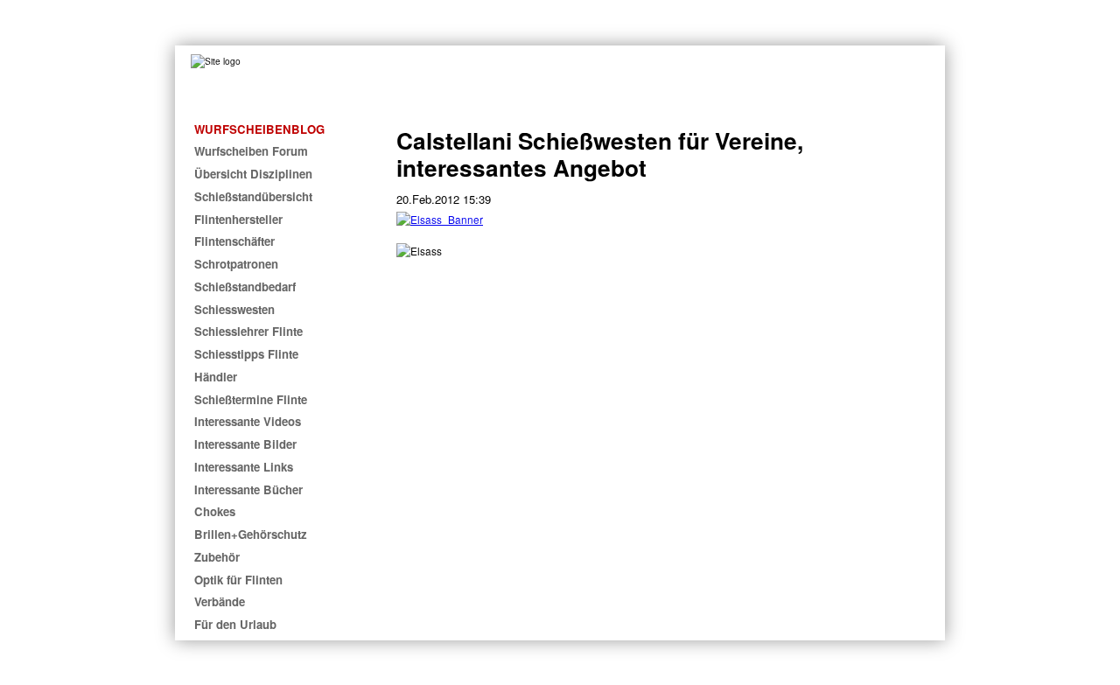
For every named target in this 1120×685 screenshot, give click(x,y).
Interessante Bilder (245, 444)
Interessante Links (243, 466)
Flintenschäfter (234, 241)
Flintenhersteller (238, 219)
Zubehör (217, 557)
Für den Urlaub (235, 624)
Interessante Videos (247, 421)
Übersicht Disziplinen (253, 173)
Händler (215, 376)
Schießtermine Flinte (250, 399)
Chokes (214, 511)
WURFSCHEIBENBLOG (259, 129)
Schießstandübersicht (253, 196)
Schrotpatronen (236, 263)
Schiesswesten (234, 309)
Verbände (219, 601)
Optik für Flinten (238, 579)
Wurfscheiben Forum (251, 151)
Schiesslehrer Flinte (248, 331)
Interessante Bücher (248, 489)
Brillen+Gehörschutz (250, 534)
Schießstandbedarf (245, 286)
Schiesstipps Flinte (246, 354)
